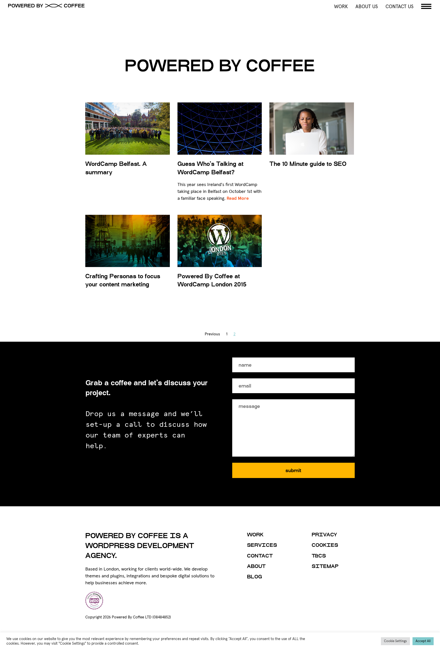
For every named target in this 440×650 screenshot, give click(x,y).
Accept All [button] (423, 641)
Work (341, 6)
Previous (212, 334)
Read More (238, 198)
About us (366, 6)
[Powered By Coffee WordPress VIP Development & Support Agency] (112, 5)
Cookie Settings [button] (395, 641)
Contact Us (400, 6)
